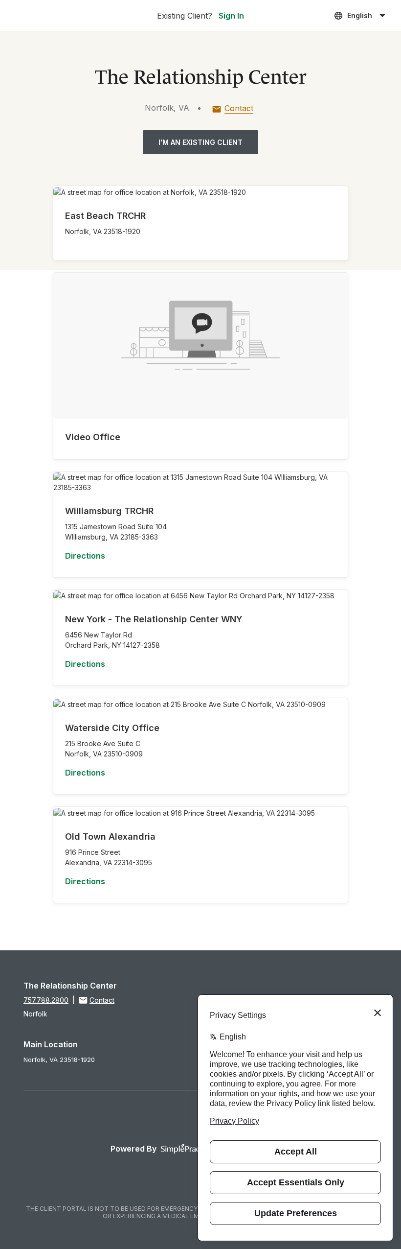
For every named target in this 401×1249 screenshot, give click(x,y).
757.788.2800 (45, 1000)
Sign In (231, 16)
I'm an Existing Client (200, 142)
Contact (238, 108)
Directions (85, 556)
